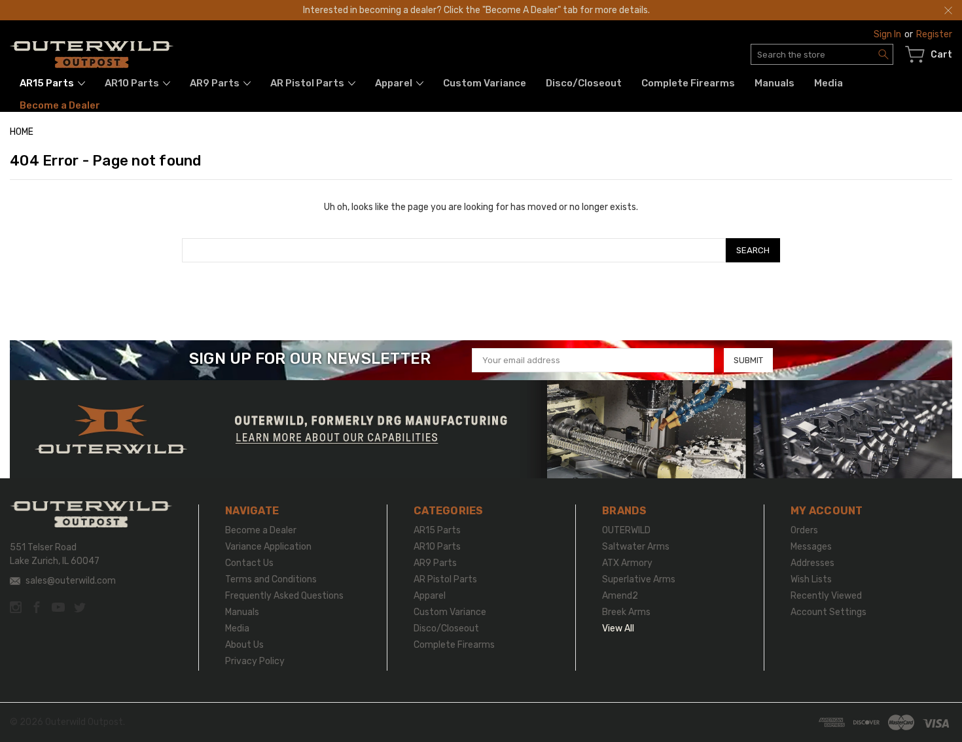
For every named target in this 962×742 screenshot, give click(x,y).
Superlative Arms (638, 579)
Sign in (887, 34)
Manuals (774, 83)
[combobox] (822, 54)
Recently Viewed (826, 595)
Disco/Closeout (584, 83)
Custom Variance (484, 83)
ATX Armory (627, 563)
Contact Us (249, 563)
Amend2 (620, 595)
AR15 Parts (48, 83)
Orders (804, 530)
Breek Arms (626, 612)
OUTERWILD (626, 530)
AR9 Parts (215, 83)
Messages (811, 546)
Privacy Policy (255, 661)
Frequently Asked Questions (284, 595)
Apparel (394, 83)
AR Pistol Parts (308, 83)
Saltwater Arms (635, 546)
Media (828, 83)
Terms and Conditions (271, 579)
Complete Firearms (688, 83)
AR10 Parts (133, 83)
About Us (244, 644)
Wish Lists (811, 579)
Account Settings (828, 612)
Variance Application (268, 546)
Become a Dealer (60, 105)
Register (934, 34)
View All (618, 628)
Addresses (812, 563)
